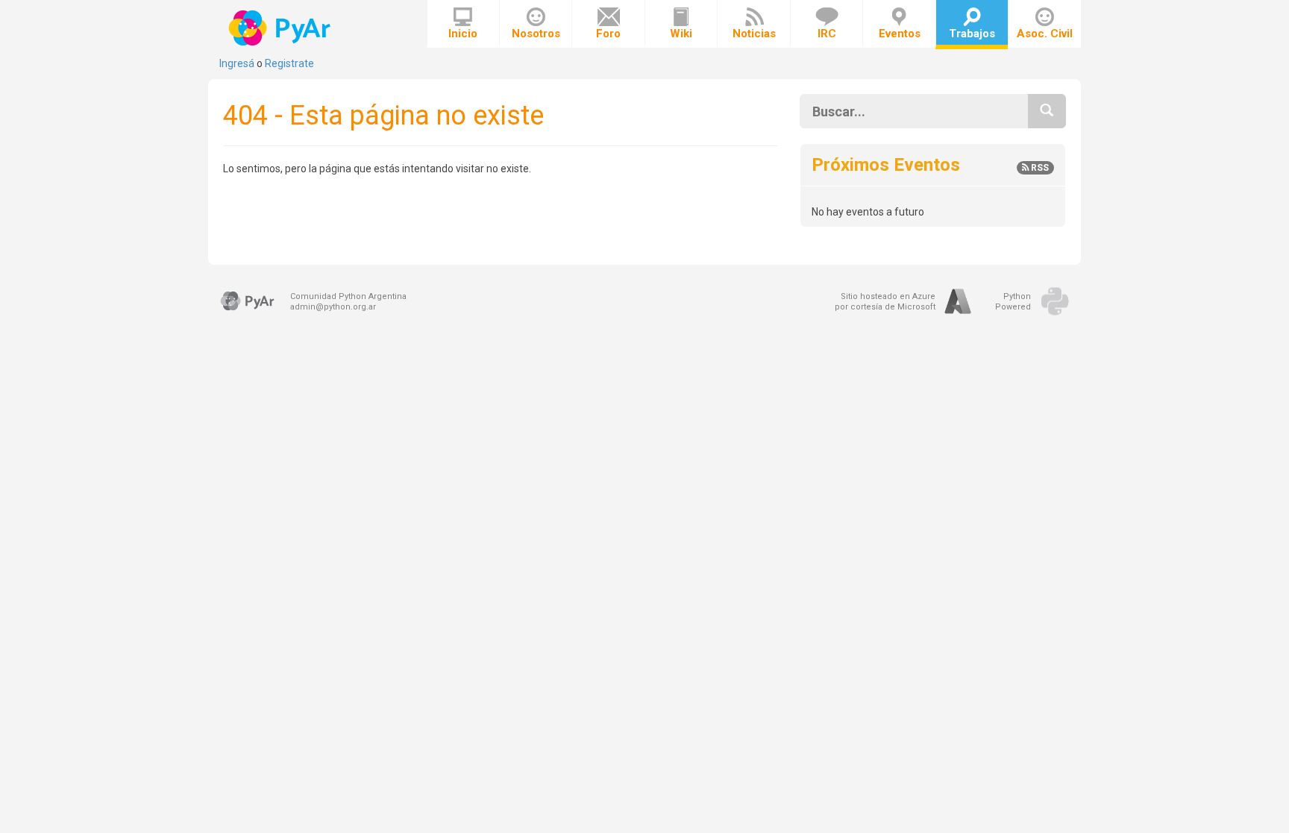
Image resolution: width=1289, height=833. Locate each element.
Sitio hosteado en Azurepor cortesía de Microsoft (885, 302)
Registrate (289, 63)
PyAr (281, 28)
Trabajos (972, 33)
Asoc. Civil (1045, 33)
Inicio (462, 33)
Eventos (900, 33)
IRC (827, 33)
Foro (608, 33)
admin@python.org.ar (333, 307)
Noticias (754, 33)
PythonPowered (1013, 302)
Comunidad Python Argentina (348, 296)
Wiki (681, 33)
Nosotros (536, 33)
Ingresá (236, 63)
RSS (1039, 168)
